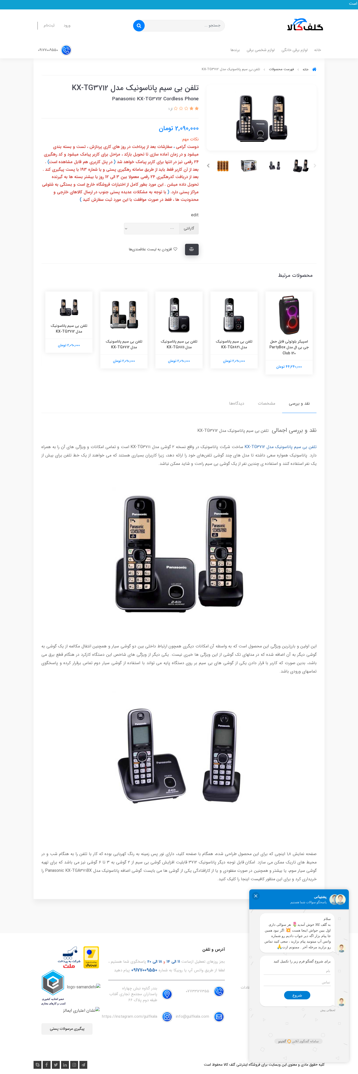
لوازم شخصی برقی (261, 50)
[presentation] (315, 166)
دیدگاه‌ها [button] (236, 403)
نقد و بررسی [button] (299, 403)
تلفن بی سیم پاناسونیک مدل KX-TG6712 (179, 344)
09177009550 (48, 50)
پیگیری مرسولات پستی (67, 1029)
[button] (196, 109)
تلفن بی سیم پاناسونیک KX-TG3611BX (69, 344)
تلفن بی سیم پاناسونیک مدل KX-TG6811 (234, 344)
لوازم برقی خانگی (294, 50)
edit (195, 215)
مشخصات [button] (266, 403)
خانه (317, 50)
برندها (235, 50)
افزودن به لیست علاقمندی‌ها (151, 249)
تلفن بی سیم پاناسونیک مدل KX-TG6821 (289, 344)
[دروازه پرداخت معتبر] (91, 957)
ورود (67, 26)
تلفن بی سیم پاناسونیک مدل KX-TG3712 (124, 328)
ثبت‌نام (49, 26)
